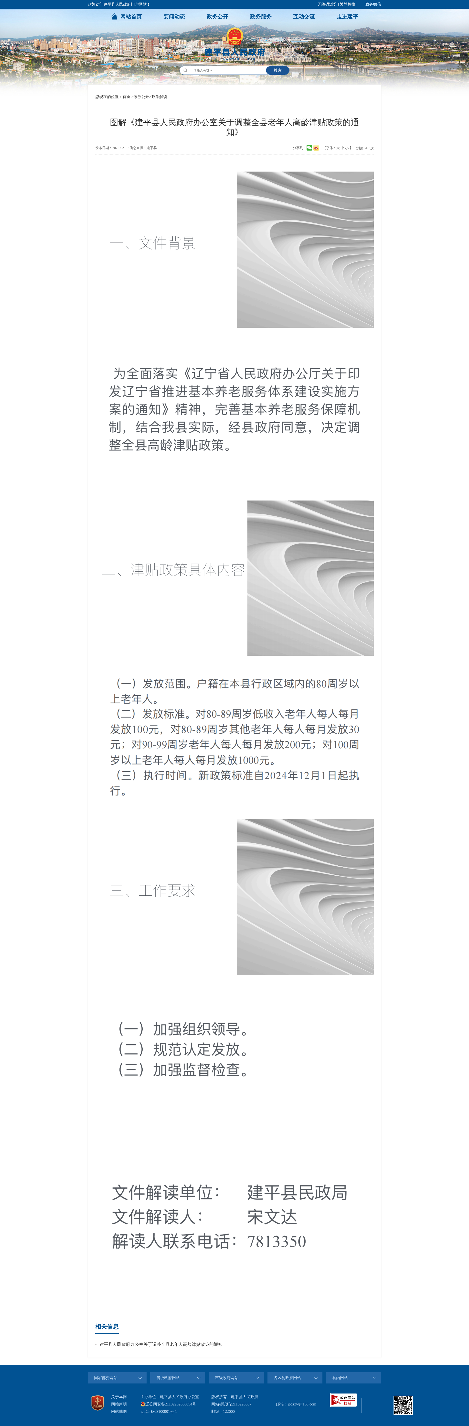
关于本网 (119, 1397)
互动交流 (304, 16)
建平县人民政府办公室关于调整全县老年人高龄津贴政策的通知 (161, 1344)
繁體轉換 (347, 4)
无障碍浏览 (327, 4)
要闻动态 (174, 16)
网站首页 (131, 16)
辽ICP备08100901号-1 (158, 1411)
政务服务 (261, 16)
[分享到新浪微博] (316, 148)
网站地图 (119, 1411)
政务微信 (373, 4)
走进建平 (347, 16)
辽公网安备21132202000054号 (170, 1404)
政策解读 (159, 97)
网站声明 (119, 1404)
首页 (126, 97)
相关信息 (107, 1326)
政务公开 (217, 16)
